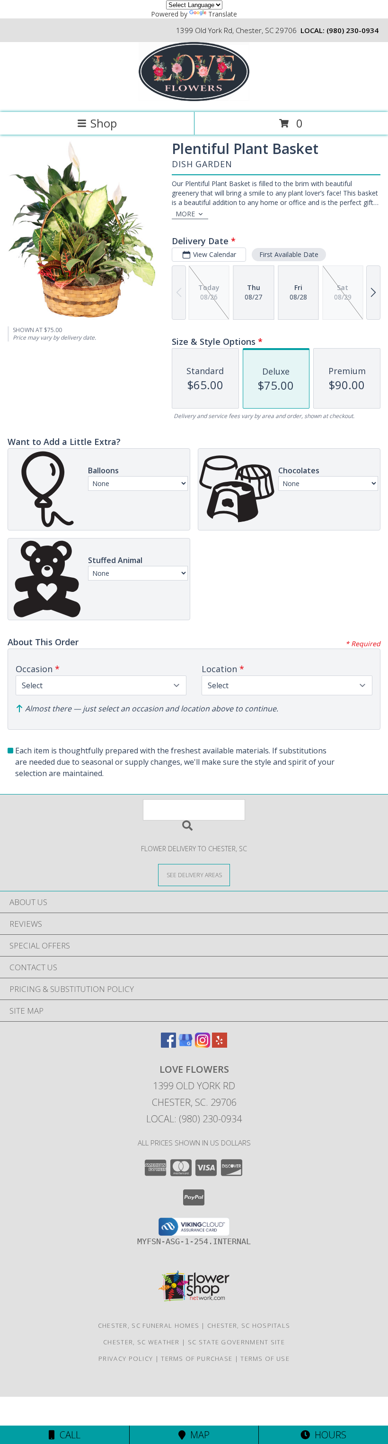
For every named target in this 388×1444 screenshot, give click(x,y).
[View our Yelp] (219, 1044)
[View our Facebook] (168, 1044)
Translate (222, 13)
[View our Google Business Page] (185, 1044)
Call (67, 1434)
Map (197, 1434)
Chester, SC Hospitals (248, 1325)
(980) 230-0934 (352, 30)
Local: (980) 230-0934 (194, 1118)
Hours (328, 1434)
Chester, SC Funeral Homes (149, 1325)
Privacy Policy (125, 1358)
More (185, 213)
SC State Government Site (236, 1342)
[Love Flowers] (194, 98)
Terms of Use (265, 1358)
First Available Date (288, 254)
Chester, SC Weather (141, 1342)
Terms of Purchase (196, 1358)
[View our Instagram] (202, 1044)
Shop (103, 123)
